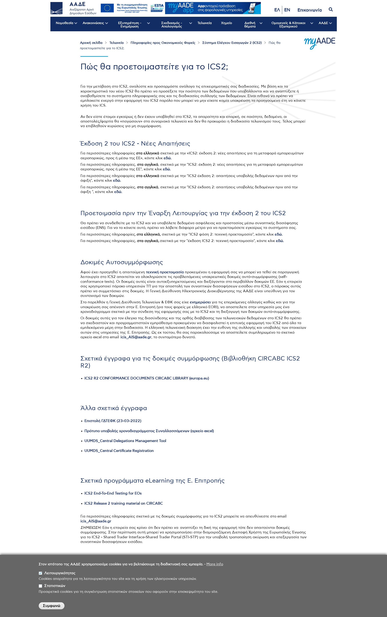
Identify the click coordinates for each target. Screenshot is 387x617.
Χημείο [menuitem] (226, 23)
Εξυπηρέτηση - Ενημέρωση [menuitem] (124, 26)
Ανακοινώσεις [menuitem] (90, 26)
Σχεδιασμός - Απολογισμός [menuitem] (166, 26)
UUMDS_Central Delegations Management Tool (125, 441)
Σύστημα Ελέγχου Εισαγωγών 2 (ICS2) (232, 42)
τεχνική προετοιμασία (165, 272)
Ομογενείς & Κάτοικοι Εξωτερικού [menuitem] (283, 26)
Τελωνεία (116, 42)
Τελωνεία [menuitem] (205, 23)
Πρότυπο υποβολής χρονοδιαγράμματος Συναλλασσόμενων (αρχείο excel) (149, 431)
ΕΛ (277, 10)
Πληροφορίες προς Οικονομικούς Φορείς (163, 42)
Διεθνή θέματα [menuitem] (246, 26)
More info (214, 564)
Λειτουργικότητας (59, 573)
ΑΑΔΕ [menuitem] (320, 26)
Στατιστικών (54, 586)
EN (287, 10)
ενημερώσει (200, 302)
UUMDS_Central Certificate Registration (119, 451)
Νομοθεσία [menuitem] (61, 26)
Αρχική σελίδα (91, 42)
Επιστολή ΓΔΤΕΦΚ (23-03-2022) (112, 421)
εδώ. (168, 158)
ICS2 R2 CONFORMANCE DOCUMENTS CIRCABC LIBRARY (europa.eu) (146, 378)
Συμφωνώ (51, 606)
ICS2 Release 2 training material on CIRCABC (123, 503)
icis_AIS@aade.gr (136, 337)
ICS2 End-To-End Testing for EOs (113, 493)
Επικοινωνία (310, 10)
